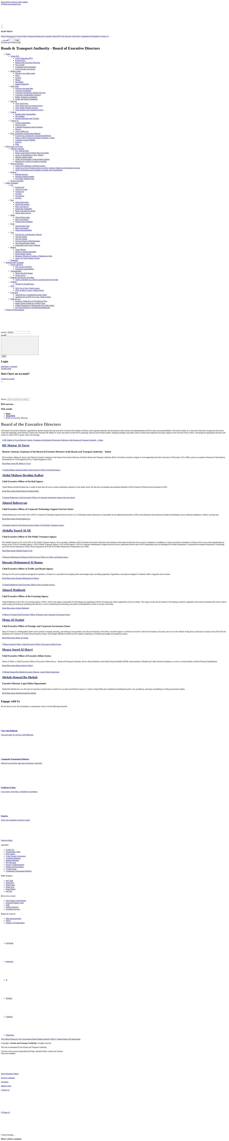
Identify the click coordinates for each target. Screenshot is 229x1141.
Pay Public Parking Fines (24, 179)
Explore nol (19, 187)
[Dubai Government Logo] (11, 4)
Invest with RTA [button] (16, 265)
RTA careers (10, 854)
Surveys (18, 142)
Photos (17, 80)
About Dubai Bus (22, 202)
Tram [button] (12, 224)
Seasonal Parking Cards (15, 903)
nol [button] (11, 185)
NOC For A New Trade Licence (27, 288)
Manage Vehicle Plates (23, 157)
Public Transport (28, 36)
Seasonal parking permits (24, 177)
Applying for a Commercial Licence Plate (31, 295)
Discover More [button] (7, 840)
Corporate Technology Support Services (30, 93)
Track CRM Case (22, 131)
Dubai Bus (10, 883)
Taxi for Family (21, 237)
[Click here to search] (2, 381)
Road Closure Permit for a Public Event (30, 303)
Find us (18, 129)
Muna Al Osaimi (13, 620)
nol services (19, 196)
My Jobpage (20, 116)
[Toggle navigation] (2, 25)
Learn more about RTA (24, 58)
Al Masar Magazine (13, 858)
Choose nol (19, 192)
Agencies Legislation (23, 91)
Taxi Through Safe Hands (25, 243)
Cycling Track (11, 869)
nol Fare (9, 891)
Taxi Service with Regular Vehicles (28, 235)
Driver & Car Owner (14, 36)
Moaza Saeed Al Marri (17, 649)
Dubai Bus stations (22, 204)
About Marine (20, 250)
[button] (48, 399)
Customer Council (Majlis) (25, 140)
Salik (8, 905)
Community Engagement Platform (18, 871)
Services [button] (13, 101)
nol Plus (18, 198)
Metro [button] (12, 215)
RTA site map (11, 863)
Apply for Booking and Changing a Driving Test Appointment (38, 170)
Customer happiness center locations (29, 127)
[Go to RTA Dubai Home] (19, 22)
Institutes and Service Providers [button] (22, 278)
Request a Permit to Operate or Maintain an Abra (33, 256)
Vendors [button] (13, 282)
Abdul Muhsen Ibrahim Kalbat (22, 475)
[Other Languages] (20, 345)
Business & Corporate (43, 36)
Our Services (66, 36)
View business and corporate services (29, 110)
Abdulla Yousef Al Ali (16, 530)
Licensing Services (13, 909)
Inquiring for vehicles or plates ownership (31, 161)
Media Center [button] (15, 71)
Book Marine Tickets (23, 254)
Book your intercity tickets (25, 211)
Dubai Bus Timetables (23, 209)
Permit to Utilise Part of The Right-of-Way (31, 301)
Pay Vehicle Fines (22, 151)
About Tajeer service (23, 213)
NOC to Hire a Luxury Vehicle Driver (29, 290)
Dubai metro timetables (24, 222)
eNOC (8, 921)
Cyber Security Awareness (25, 69)
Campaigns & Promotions (90, 36)
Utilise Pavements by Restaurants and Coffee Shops (34, 305)
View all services (21, 103)
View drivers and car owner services (29, 106)
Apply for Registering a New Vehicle (29, 155)
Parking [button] (13, 172)
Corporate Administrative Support (28, 95)
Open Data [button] (14, 86)
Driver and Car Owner (14, 146)
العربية (6, 40)
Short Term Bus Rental (24, 273)
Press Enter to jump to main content (14, 2)
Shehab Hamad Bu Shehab (19, 677)
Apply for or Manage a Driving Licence (30, 166)
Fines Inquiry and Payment (16, 901)
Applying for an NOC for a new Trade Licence (33, 297)
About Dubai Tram (22, 226)
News (17, 75)
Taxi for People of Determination (27, 241)
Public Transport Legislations (26, 97)
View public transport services (26, 108)
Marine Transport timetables (25, 252)
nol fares (18, 194)
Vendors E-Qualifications (24, 284)
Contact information (22, 123)
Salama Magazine (22, 84)
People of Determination (15, 310)
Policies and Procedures (15, 867)
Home (3, 36)
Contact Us (104, 36)
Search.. (4, 332)
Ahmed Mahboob (13, 590)
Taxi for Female (21, 239)
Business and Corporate (15, 262)
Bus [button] (11, 200)
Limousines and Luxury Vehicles (27, 245)
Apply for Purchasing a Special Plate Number (32, 159)
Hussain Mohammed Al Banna (22, 562)
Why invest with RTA (23, 267)
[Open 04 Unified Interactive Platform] (37, 1074)
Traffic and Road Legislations (26, 99)
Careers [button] (13, 112)
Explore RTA (20, 60)
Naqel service (20, 275)
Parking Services (21, 174)
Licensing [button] (14, 293)
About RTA (56, 36)
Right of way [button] (15, 299)
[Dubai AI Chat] (5, 1112)
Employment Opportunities (25, 114)
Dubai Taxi (10, 887)
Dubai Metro (10, 889)
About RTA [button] (14, 56)
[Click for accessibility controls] (2, 40)
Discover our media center (25, 73)
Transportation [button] (15, 271)
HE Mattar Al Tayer (15, 445)
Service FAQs (20, 125)
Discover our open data (24, 88)
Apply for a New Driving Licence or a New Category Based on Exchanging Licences (47, 168)
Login (17, 40)
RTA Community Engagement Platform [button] (25, 134)
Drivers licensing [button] (16, 164)
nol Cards (9, 881)
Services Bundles (16, 181)
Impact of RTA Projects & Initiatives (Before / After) (35, 138)
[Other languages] (11, 39)
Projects (18, 78)
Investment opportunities (24, 269)
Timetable (14, 260)
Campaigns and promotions (25, 67)
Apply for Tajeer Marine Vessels (27, 258)
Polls (17, 144)
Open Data (76, 36)
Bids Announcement (13, 919)
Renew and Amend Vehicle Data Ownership (32, 153)
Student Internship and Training (27, 118)
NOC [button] (12, 286)
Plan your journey (22, 207)
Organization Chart (13, 852)
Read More (16, 464)
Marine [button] (13, 247)
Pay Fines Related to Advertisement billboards (32, 308)
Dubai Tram (10, 885)
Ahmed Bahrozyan (14, 503)
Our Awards (19, 65)
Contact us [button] (14, 121)
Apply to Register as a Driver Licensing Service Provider (36, 280)
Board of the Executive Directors (27, 63)
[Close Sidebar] (2, 27)
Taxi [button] (12, 232)
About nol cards (21, 189)
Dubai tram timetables (23, 230)
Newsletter (19, 82)
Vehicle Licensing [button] (17, 149)
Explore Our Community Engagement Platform (33, 136)
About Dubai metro (22, 217)
